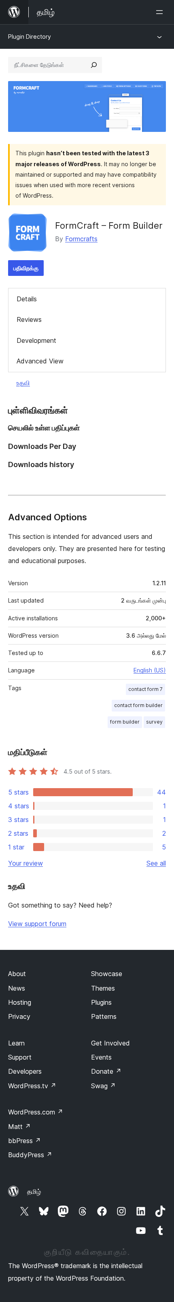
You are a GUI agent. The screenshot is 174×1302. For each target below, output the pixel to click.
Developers (25, 1071)
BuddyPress (30, 1155)
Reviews (29, 319)
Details (27, 299)
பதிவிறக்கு (25, 268)
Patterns (104, 1016)
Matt (19, 1127)
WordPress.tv (32, 1086)
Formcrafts (81, 239)
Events (101, 1057)
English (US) (150, 670)
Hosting (19, 1002)
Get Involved (110, 1043)
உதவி (23, 383)
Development (36, 340)
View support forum (37, 924)
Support (20, 1057)
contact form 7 (145, 689)
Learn (16, 1043)
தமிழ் (34, 1191)
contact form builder (138, 705)
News (16, 988)
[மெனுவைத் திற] (161, 12)
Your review (25, 863)
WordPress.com (35, 1112)
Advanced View (40, 361)
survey (154, 722)
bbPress (24, 1141)
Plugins (101, 1002)
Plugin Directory (29, 36)
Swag (103, 1086)
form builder (125, 722)
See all (156, 863)
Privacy (19, 1016)
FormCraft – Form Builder (109, 225)
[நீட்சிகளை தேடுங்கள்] (94, 65)
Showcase (106, 974)
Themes (103, 988)
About (17, 974)
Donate (106, 1071)
